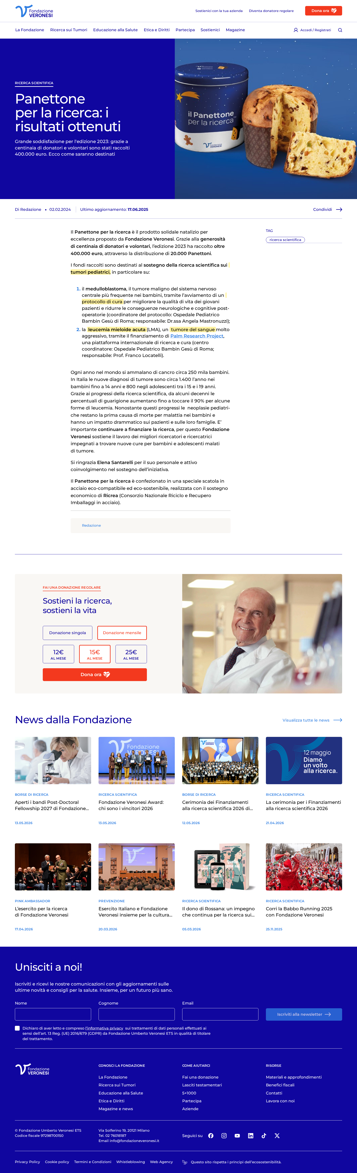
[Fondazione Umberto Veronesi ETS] (34, 11)
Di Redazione (28, 209)
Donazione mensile (122, 632)
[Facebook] (211, 1136)
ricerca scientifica (34, 83)
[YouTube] (237, 1136)
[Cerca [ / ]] (340, 30)
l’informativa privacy (104, 1028)
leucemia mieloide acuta (116, 329)
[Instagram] (224, 1136)
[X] (277, 1136)
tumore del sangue (193, 329)
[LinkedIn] (250, 1136)
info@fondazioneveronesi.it (134, 1141)
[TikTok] (264, 1136)
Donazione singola (67, 632)
